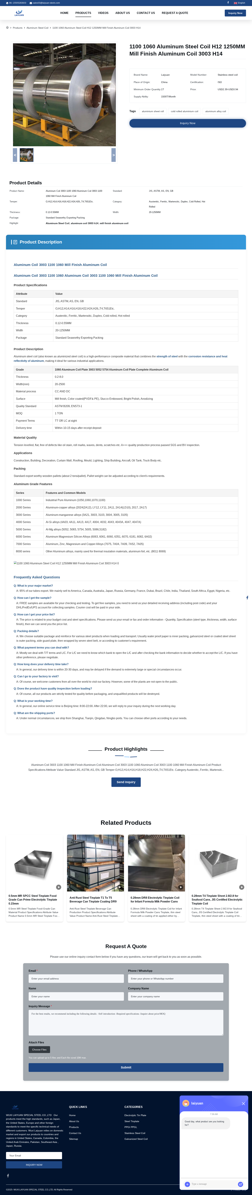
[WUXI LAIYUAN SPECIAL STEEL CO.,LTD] (19, 13)
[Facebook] (228, 3)
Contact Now (34, 916)
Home (64, 12)
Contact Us (146, 12)
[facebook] (8, 1176)
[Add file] (187, 1184)
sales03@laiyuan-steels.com (46, 3)
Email (33, 970)
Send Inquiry (126, 782)
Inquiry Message (40, 1006)
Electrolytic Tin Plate (135, 1115)
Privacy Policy (239, 1189)
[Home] (7, 27)
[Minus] (243, 1104)
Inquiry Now (235, 13)
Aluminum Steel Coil (37, 27)
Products (83, 12)
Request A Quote (175, 12)
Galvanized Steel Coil (136, 1139)
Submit (126, 1067)
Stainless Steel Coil (134, 1133)
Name (32, 988)
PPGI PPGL (130, 1127)
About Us (122, 12)
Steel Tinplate (131, 1121)
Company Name (138, 988)
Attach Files (36, 1042)
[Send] (240, 1184)
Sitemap (73, 1139)
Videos (103, 12)
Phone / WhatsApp (140, 970)
